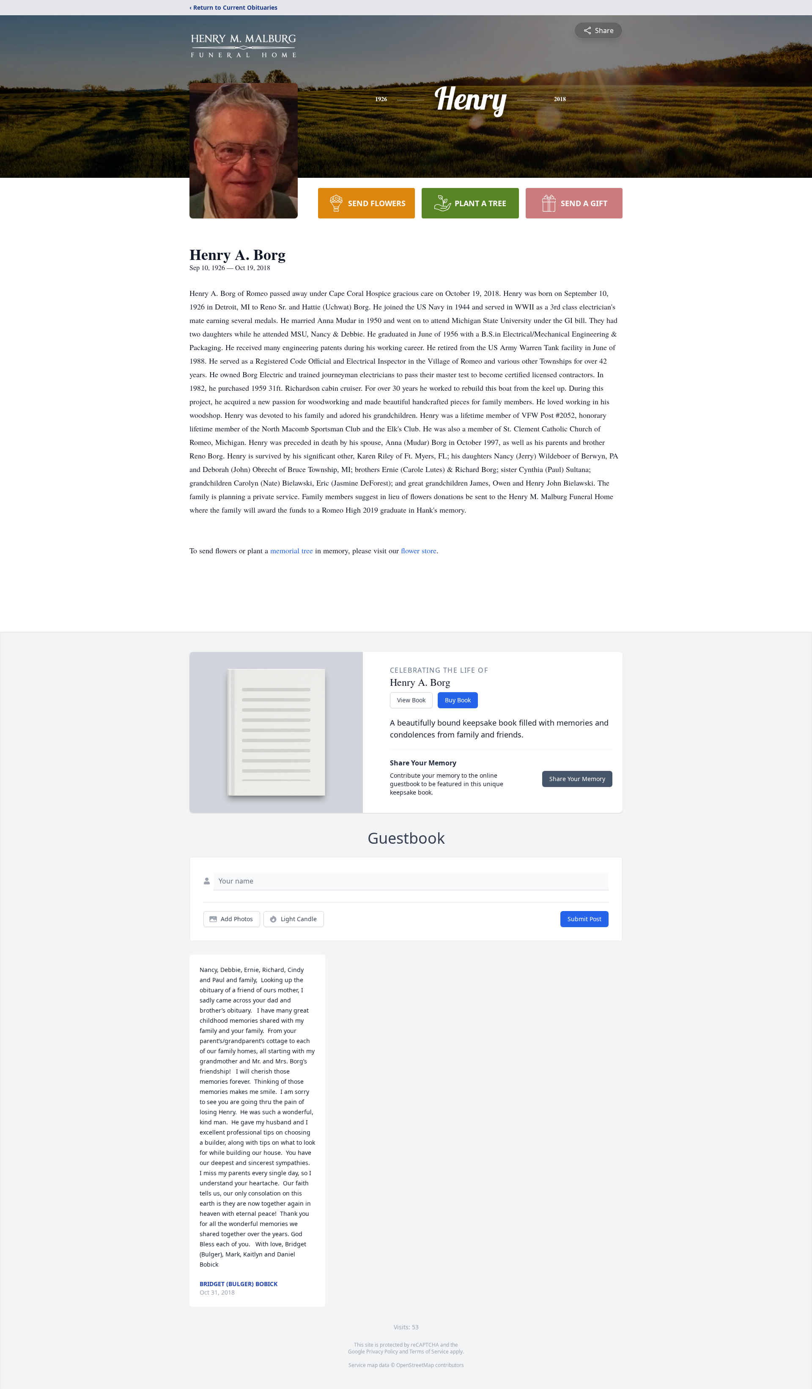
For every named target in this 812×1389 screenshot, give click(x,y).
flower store (418, 550)
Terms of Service (429, 1351)
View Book (411, 700)
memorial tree (291, 550)
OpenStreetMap (415, 1365)
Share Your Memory (577, 779)
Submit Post (584, 919)
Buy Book (458, 700)
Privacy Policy (382, 1351)
